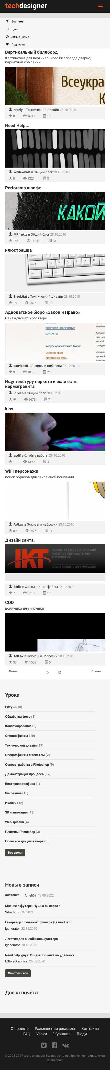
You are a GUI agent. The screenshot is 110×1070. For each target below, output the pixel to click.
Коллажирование (21, 726)
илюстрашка (18, 250)
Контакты (90, 1028)
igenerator (12, 929)
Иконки (14, 803)
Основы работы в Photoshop (29, 764)
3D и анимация (20, 812)
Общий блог (43, 172)
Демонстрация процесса (28, 774)
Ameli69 (31, 895)
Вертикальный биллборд (31, 52)
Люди (81, 1034)
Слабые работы (36, 455)
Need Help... (17, 125)
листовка (12, 895)
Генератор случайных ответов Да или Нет (37, 922)
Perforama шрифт (23, 187)
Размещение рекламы (55, 1028)
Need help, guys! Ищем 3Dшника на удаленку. (40, 955)
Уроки (41, 1034)
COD (9, 602)
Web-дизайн (17, 822)
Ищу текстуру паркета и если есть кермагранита (40, 384)
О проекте (20, 1028)
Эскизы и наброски (46, 366)
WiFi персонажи (21, 471)
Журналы (61, 1034)
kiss (9, 408)
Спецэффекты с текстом (27, 755)
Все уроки (15, 852)
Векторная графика (22, 784)
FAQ (26, 1034)
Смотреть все (18, 973)
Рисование (16, 793)
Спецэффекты (20, 736)
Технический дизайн (42, 110)
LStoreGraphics (16, 961)
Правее (96, 671)
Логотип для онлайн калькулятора (31, 939)
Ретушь (13, 707)
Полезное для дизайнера (27, 841)
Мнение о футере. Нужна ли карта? (32, 906)
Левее (13, 671)
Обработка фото (20, 716)
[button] (57, 22)
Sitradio (11, 912)
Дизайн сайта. (20, 540)
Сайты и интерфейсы (41, 587)
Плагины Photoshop (22, 832)
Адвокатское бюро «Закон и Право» (42, 312)
